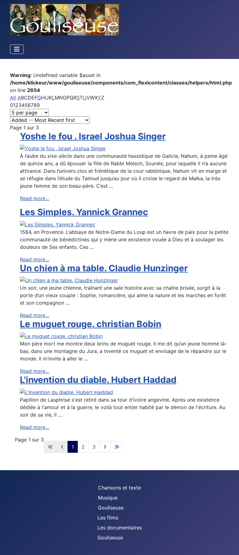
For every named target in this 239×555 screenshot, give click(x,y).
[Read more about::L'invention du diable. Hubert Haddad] (66, 391)
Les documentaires (119, 527)
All (13, 97)
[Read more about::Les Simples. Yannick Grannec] (57, 224)
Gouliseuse (111, 507)
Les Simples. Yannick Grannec (84, 212)
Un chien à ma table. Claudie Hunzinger (104, 268)
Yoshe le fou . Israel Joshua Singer (93, 136)
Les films (107, 517)
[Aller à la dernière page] (116, 447)
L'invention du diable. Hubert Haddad (98, 379)
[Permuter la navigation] (17, 49)
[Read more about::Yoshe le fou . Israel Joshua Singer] (63, 148)
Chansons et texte (119, 488)
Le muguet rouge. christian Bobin (90, 324)
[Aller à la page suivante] (104, 447)
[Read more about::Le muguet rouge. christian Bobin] (61, 336)
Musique (108, 498)
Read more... (34, 198)
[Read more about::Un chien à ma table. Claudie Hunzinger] (69, 280)
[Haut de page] (228, 543)
